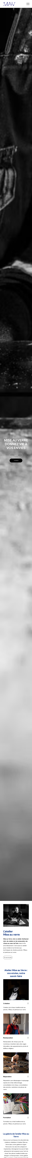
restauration (22, 941)
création (11, 941)
